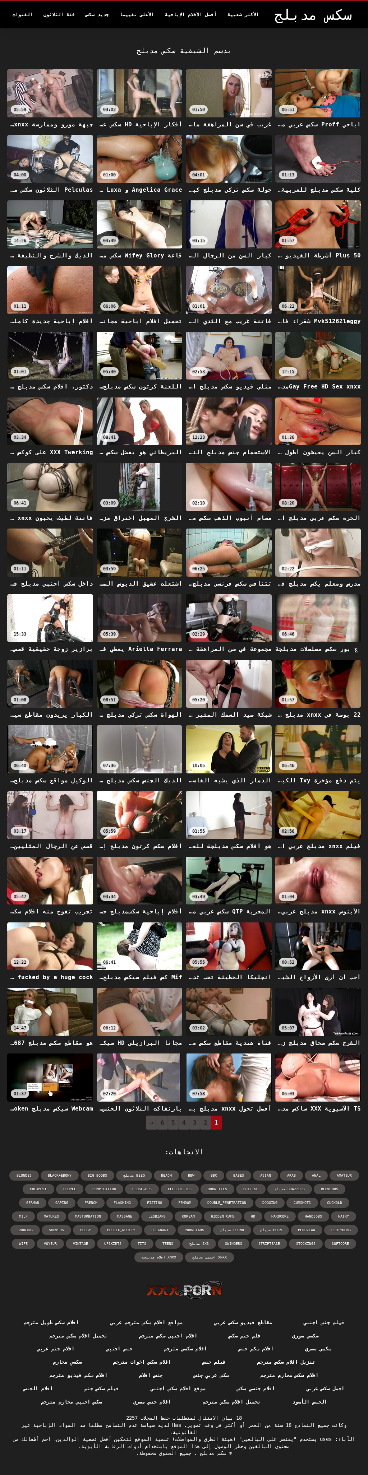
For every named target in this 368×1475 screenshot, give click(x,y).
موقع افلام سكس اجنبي (178, 1388)
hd (253, 1216)
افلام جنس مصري (152, 1402)
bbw (191, 1175)
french (90, 1203)
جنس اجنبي (119, 1348)
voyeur (50, 1244)
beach (166, 1175)
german (32, 1203)
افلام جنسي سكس (256, 1388)
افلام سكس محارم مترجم (289, 1375)
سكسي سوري (305, 1336)
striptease (269, 1244)
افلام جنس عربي (56, 1348)
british (250, 1189)
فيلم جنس (214, 1362)
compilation (104, 1189)
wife (23, 1244)
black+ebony (60, 1175)
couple (69, 1189)
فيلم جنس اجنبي (324, 1322)
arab (291, 1175)
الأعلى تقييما (137, 14)
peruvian (306, 1230)
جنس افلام (150, 1375)
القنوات (23, 14)
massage (124, 1216)
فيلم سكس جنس (101, 1388)
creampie (38, 1189)
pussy (85, 1230)
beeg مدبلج (134, 1175)
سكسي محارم (67, 1362)
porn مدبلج (271, 1230)
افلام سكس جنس (256, 1348)
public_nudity (121, 1230)
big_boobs (97, 1175)
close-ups (142, 1189)
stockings (306, 1244)
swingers (233, 1244)
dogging (269, 1203)
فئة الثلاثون (59, 14)
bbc (214, 1175)
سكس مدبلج (211, 1453)
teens (167, 1244)
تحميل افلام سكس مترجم (78, 1336)
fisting (154, 1203)
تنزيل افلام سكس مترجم (286, 1362)
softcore (340, 1244)
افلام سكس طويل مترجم (51, 1322)
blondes (24, 1175)
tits (142, 1244)
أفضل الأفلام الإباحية (191, 14)
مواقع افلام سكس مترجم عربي (146, 1322)
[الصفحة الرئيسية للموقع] (184, 1290)
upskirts (112, 1244)
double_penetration (226, 1203)
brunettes (217, 1189)
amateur (344, 1175)
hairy (343, 1216)
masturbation (88, 1216)
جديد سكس (97, 14)
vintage (80, 1244)
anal (316, 1175)
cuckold (334, 1203)
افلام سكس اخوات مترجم (142, 1362)
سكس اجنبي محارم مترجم (71, 1402)
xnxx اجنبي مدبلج (209, 1257)
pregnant (160, 1230)
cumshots (302, 1203)
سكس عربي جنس (211, 1375)
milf (23, 1216)
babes (238, 1175)
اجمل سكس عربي (325, 1388)
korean (188, 1216)
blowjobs (329, 1189)
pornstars (194, 1230)
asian (265, 1175)
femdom (184, 1203)
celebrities (180, 1189)
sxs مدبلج (199, 1244)
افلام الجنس (38, 1388)
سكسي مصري (318, 1348)
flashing (122, 1203)
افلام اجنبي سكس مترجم (168, 1336)
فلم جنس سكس (245, 1336)
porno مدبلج (232, 1230)
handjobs (313, 1216)
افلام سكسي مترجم (185, 1348)
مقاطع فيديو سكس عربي (243, 1322)
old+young (341, 1230)
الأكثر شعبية (243, 14)
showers (56, 1230)
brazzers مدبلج (290, 1189)
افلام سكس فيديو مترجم (78, 1375)
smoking (25, 1230)
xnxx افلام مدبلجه (159, 1257)
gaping (61, 1203)
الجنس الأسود (309, 1402)
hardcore (280, 1216)
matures (51, 1216)
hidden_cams (223, 1216)
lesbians (157, 1216)
